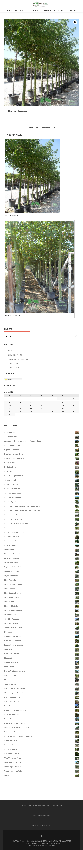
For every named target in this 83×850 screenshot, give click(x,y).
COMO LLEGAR (60, 10)
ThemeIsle (51, 845)
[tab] (33, 127)
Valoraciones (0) (48, 127)
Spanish (9, 380)
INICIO (10, 10)
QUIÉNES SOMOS (22, 10)
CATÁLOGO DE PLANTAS (42, 10)
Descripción (33, 127)
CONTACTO (74, 10)
